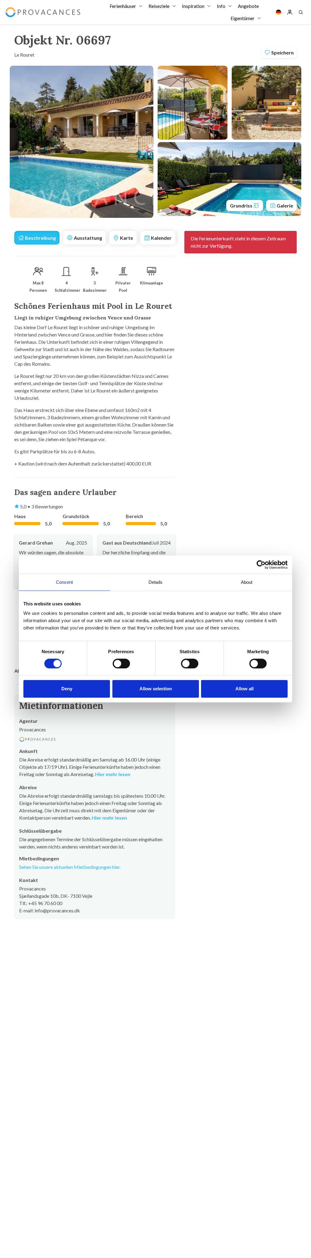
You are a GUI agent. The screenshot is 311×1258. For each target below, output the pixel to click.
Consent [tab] (64, 582)
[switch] (121, 663)
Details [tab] (155, 582)
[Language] (278, 12)
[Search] (300, 12)
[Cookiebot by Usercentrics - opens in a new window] (261, 564)
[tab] (37, 238)
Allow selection (155, 688)
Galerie (284, 205)
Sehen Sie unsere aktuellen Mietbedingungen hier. (70, 867)
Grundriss (241, 205)
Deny (66, 688)
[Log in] (289, 12)
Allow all (244, 688)
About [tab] (247, 582)
